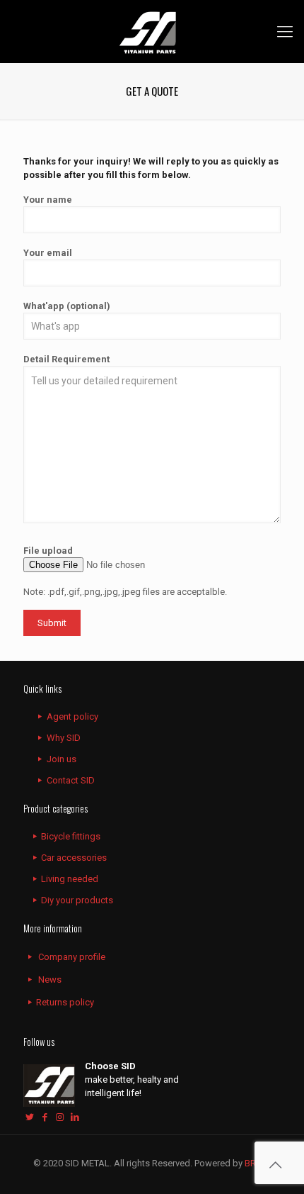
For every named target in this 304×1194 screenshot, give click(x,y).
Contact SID (71, 780)
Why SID (64, 737)
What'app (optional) (66, 306)
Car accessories (74, 857)
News (50, 979)
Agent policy (72, 716)
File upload (48, 550)
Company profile (71, 957)
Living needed (69, 879)
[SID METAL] (152, 31)
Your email (47, 252)
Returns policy (65, 1002)
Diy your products (77, 900)
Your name (47, 199)
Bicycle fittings (70, 836)
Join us (61, 759)
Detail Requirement (66, 359)
